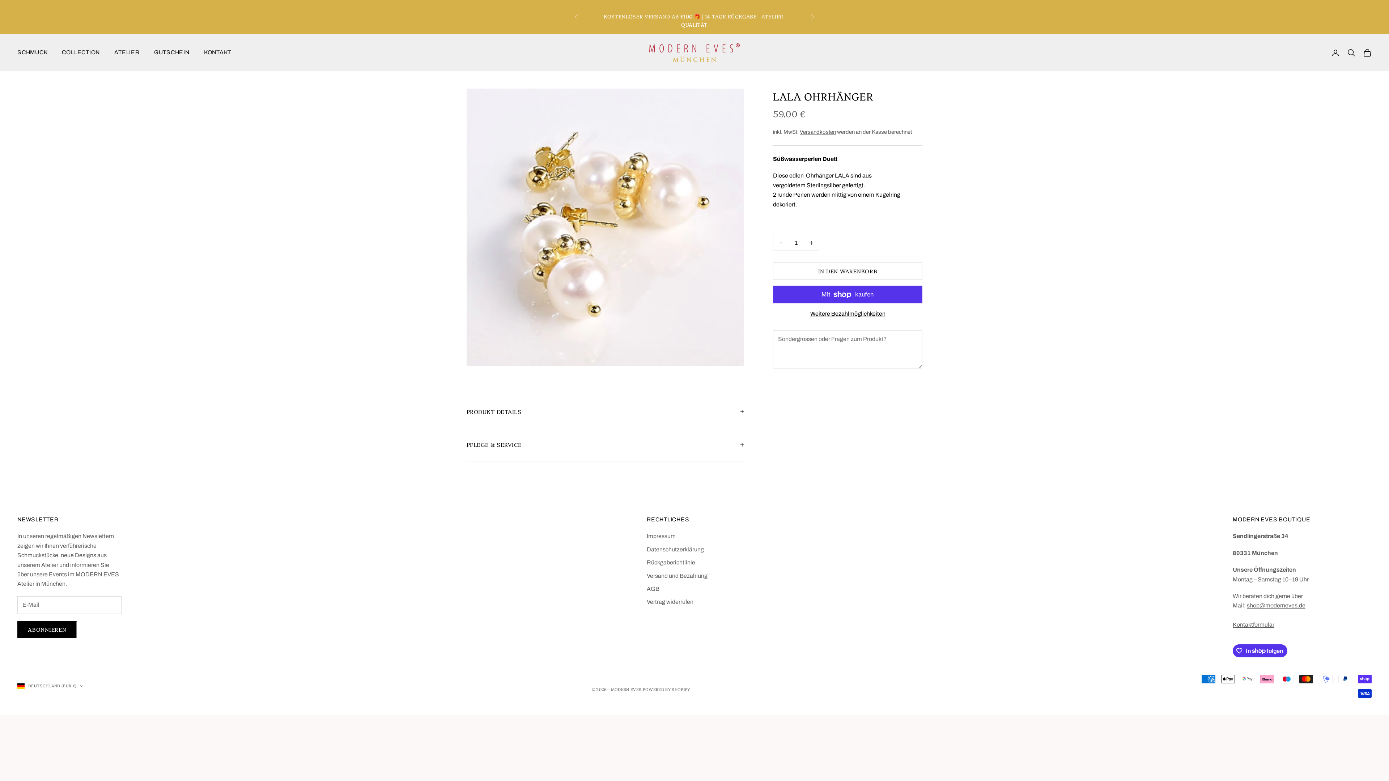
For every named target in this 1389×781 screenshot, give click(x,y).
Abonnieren (47, 629)
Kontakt (217, 52)
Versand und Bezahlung (677, 576)
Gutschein (172, 52)
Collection (81, 52)
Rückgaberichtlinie (671, 562)
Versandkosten (818, 132)
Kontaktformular (1253, 625)
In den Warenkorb (848, 271)
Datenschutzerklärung (675, 549)
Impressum (661, 536)
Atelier (126, 52)
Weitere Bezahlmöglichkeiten (847, 314)
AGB (653, 589)
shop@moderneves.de (1276, 605)
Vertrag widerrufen (670, 602)
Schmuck (32, 52)
